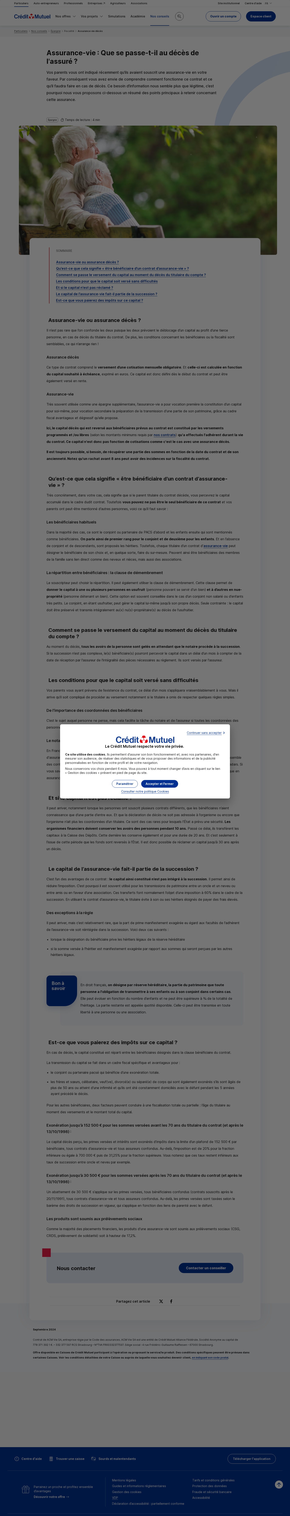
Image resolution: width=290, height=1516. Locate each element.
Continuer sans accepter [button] (204, 733)
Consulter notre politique (145, 791)
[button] (159, 784)
